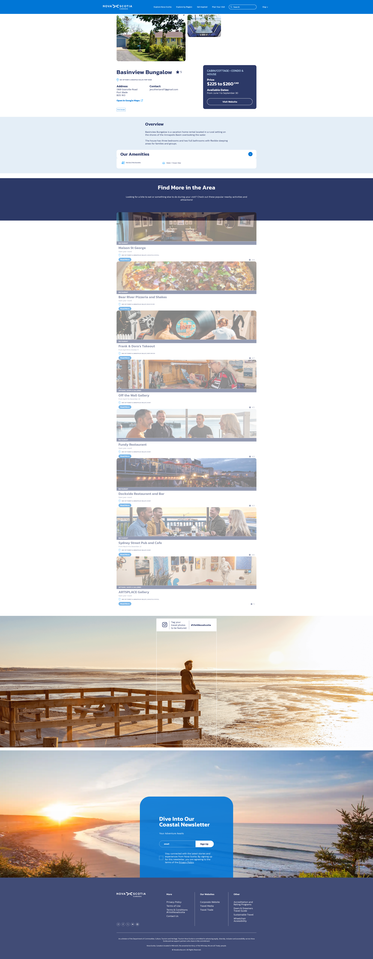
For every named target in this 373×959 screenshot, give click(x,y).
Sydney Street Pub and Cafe (140, 542)
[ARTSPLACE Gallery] (186, 571)
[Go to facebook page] (123, 924)
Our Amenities (134, 154)
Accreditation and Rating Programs (243, 903)
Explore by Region (184, 6)
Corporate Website (210, 902)
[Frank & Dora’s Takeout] (186, 325)
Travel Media (207, 906)
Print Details (121, 110)
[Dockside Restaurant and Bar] (186, 472)
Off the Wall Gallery (134, 395)
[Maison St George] (186, 226)
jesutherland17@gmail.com (164, 89)
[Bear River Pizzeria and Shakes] (186, 276)
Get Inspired (202, 6)
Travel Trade (206, 909)
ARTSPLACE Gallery (134, 592)
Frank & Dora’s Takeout (137, 346)
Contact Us (172, 916)
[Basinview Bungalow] (151, 38)
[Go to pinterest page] (137, 924)
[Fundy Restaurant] (186, 423)
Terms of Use (173, 906)
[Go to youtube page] (132, 924)
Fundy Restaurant (133, 444)
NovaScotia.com (180, 949)
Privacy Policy (186, 862)
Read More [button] (124, 259)
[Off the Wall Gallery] (186, 374)
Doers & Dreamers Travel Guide (243, 909)
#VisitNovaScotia (201, 625)
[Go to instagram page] (118, 924)
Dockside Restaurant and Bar (141, 493)
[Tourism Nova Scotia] (117, 5)
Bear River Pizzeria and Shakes (143, 297)
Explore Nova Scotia (162, 6)
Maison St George (132, 247)
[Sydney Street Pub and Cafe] (186, 521)
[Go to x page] (128, 924)
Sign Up (204, 844)
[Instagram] (164, 626)
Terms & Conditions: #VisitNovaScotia (177, 911)
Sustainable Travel (244, 914)
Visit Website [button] (229, 102)
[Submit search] (231, 7)
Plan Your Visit (218, 6)
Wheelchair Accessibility (240, 919)
